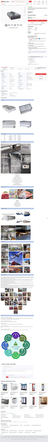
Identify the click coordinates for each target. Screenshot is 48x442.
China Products (9, 436)
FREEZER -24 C (14, 414)
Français (14, 437)
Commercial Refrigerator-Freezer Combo (36, 425)
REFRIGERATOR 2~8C (3, 414)
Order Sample (40, 24)
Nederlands (25, 437)
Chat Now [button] (43, 22)
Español (9, 437)
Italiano (20, 437)
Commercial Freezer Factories (4, 430)
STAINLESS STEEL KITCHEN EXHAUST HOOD (29, 417)
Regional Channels (33, 436)
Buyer (30, 3)
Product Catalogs (11, 413)
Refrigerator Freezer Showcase (13, 432)
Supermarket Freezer (20, 432)
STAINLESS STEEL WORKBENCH (39, 414)
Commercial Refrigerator (27, 425)
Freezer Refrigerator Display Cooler (37, 430)
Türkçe (38, 437)
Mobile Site (40, 436)
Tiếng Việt (41, 437)
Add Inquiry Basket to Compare (14, 27)
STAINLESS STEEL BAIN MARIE (4, 417)
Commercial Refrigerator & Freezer (17, 5)
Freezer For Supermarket (27, 432)
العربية (28, 437)
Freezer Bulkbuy (34, 432)
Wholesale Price (25, 436)
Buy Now (37, 20)
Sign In (29, 64)
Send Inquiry (32, 22)
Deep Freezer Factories (21, 430)
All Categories (3, 3)
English (6, 437)
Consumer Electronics (5, 5)
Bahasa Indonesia (45, 437)
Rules (46, 3)
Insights (43, 436)
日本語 (32, 437)
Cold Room (21, 425)
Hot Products (5, 436)
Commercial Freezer (24, 5)
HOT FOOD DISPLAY (26, 414)
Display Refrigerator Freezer (4, 432)
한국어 (30, 437)
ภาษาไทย (36, 437)
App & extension (38, 3)
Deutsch (22, 437)
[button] (31, 69)
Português (11, 437)
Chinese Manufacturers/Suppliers (15, 436)
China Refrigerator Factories (28, 430)
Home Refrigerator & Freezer (4, 425)
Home (1, 5)
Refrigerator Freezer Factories (13, 430)
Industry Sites (28, 436)
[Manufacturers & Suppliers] (5, 1)
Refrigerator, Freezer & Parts (11, 5)
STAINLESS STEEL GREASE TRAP (16, 417)
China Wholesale (21, 436)
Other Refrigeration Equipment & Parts (14, 425)
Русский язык (17, 437)
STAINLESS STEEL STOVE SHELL (39, 417)
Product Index (37, 436)
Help (34, 3)
